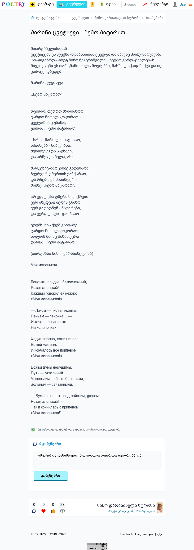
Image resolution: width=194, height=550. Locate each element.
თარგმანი (154, 18)
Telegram (141, 534)
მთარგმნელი (145, 511)
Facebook (126, 534)
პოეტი (112, 511)
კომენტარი (50, 475)
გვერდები (80, 18)
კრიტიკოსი (126, 511)
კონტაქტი (156, 534)
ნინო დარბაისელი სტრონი (117, 18)
